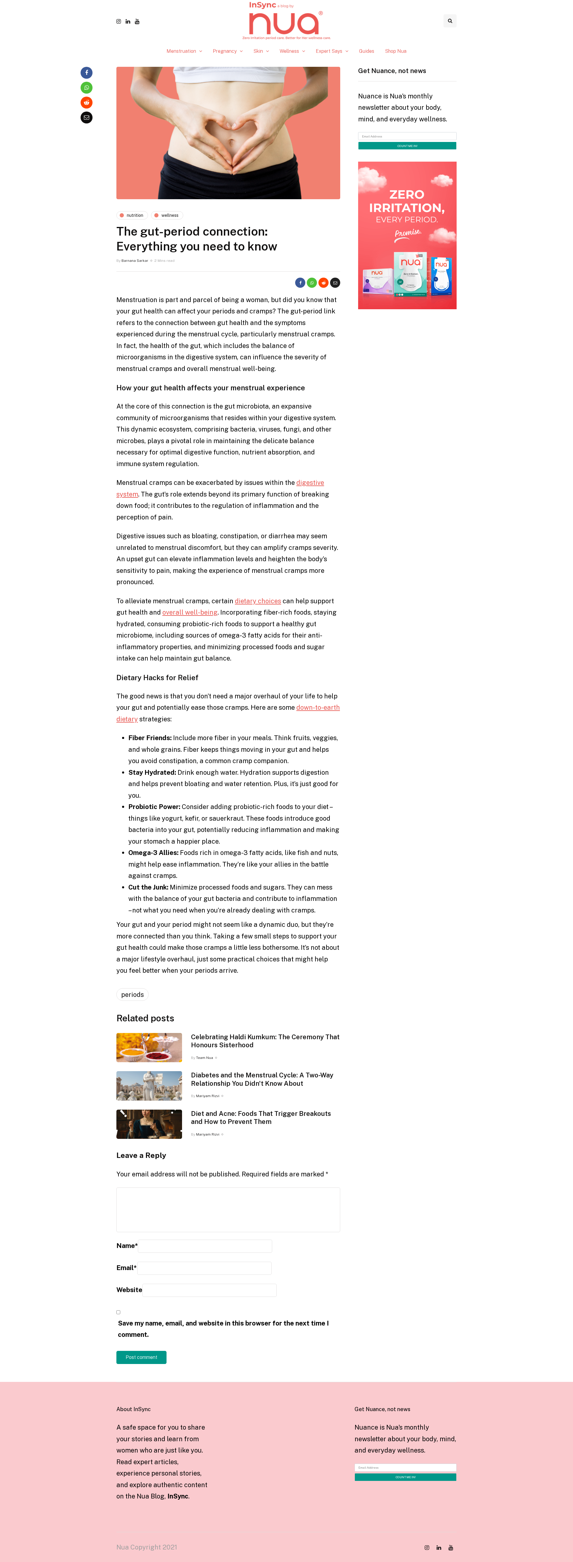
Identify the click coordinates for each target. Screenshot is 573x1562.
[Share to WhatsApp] (312, 283)
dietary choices (258, 601)
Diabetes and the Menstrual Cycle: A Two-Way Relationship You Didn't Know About (262, 1079)
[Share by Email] (335, 283)
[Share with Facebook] (300, 283)
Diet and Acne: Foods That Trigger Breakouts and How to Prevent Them (261, 1118)
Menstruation (181, 51)
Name (127, 1245)
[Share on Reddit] (323, 283)
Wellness (289, 51)
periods (132, 994)
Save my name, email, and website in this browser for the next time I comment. (223, 1329)
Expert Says (329, 51)
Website (129, 1290)
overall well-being (190, 612)
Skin (258, 51)
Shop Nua (395, 51)
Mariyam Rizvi (207, 1096)
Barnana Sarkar (134, 261)
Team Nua (204, 1058)
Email (126, 1268)
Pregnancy (225, 51)
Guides (366, 51)
